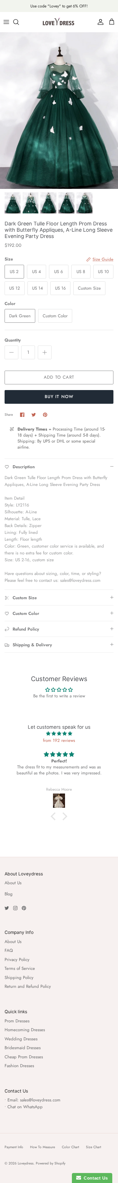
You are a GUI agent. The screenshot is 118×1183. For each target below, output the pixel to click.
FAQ (9, 950)
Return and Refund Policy (28, 986)
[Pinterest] (24, 908)
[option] (59, 110)
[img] (59, 733)
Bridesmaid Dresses (23, 1048)
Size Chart (93, 1147)
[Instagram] (15, 908)
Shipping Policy (19, 977)
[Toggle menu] (6, 22)
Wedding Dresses (21, 1039)
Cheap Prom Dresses (24, 1057)
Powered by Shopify (50, 1163)
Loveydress (26, 1163)
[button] (55, 816)
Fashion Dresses (19, 1066)
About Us (13, 883)
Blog (9, 894)
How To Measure (42, 1147)
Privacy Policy (17, 959)
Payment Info (14, 1147)
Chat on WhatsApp (25, 1107)
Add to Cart (59, 377)
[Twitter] (7, 908)
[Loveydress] (59, 22)
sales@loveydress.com (40, 1100)
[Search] (19, 22)
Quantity (13, 340)
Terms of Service (20, 968)
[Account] (99, 22)
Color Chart (70, 1147)
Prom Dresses (17, 1021)
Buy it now (59, 396)
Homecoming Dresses (25, 1030)
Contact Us (94, 1178)
